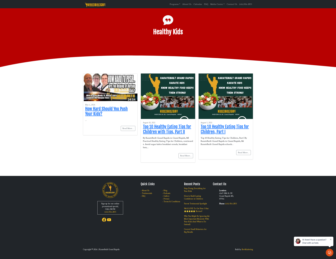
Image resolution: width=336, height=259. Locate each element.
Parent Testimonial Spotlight (195, 204)
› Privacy (165, 199)
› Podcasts (166, 193)
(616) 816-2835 (245, 4)
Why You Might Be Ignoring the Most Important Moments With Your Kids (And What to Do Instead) (197, 220)
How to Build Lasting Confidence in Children (193, 197)
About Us (186, 4)
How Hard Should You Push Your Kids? (106, 111)
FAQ (206, 4)
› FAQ (143, 196)
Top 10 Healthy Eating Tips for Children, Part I (225, 129)
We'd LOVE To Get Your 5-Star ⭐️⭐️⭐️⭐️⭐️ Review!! (196, 209)
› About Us (145, 190)
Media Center (216, 4)
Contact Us (232, 4)
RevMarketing (247, 249)
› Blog (164, 190)
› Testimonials (146, 193)
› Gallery (165, 196)
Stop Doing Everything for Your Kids (195, 189)
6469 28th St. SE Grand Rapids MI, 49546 (226, 196)
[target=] (104, 219)
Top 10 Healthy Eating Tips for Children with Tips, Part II (167, 129)
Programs (174, 4)
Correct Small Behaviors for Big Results (195, 230)
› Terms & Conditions (171, 201)
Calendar (197, 4)
